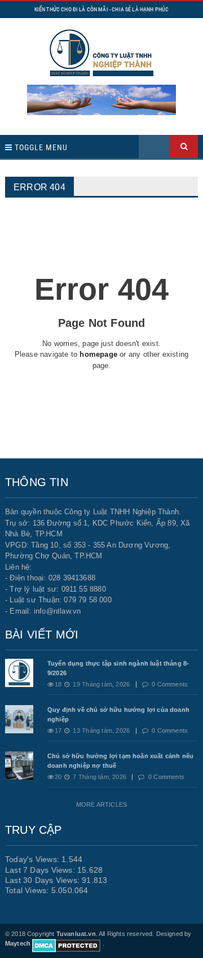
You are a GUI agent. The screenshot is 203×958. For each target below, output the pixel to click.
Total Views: (28, 890)
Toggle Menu (40, 147)
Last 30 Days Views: (43, 880)
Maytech (17, 943)
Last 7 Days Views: (41, 869)
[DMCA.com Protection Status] (66, 943)
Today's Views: (33, 859)
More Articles (101, 804)
